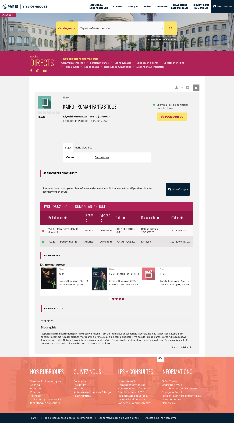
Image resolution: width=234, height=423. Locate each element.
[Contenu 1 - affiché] (110, 299)
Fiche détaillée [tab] (83, 147)
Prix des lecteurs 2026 (131, 392)
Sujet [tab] (68, 147)
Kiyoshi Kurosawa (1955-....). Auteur (86, 116)
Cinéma (35, 392)
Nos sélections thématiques (135, 388)
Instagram (80, 384)
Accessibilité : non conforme (160, 417)
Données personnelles (187, 395)
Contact (174, 381)
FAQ (164, 381)
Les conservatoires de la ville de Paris (118, 417)
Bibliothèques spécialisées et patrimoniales (68, 417)
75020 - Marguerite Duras (62, 241)
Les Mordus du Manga (131, 399)
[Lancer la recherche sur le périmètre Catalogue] (170, 28)
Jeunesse (35, 395)
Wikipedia (186, 347)
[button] (222, 6)
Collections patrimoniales (45, 399)
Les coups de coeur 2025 (133, 395)
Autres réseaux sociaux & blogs (92, 392)
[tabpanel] (107, 157)
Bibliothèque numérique (45, 403)
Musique (35, 388)
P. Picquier (82, 120)
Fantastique (102, 157)
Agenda (35, 384)
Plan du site (168, 403)
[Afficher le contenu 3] (116, 299)
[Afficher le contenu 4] (120, 299)
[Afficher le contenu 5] (123, 299)
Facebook (80, 381)
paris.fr (34, 417)
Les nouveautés (127, 381)
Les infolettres (82, 395)
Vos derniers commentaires (134, 403)
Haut (160, 358)
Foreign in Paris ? (171, 392)
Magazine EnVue (171, 384)
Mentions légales (171, 399)
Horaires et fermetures (131, 384)
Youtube (79, 388)
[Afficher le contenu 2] (113, 299)
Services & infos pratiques (45, 381)
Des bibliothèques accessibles (179, 388)
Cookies (166, 395)
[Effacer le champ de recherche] (163, 28)
